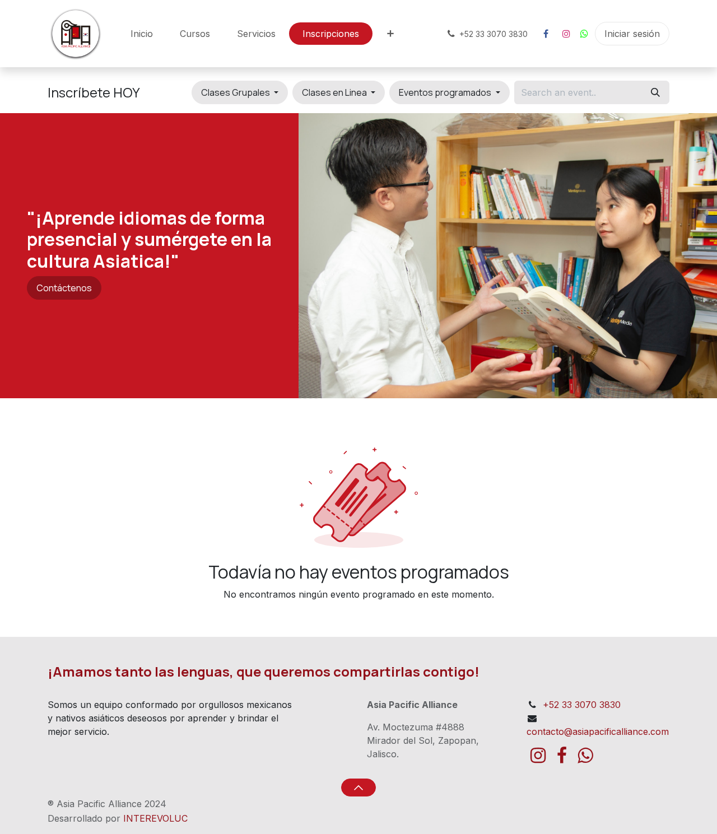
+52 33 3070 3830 (582, 704)
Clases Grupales (236, 92)
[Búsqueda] (655, 92)
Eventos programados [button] (446, 92)
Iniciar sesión (632, 33)
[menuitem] (141, 33)
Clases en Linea (335, 92)
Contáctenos (64, 288)
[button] (358, 787)
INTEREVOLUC (155, 818)
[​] (546, 34)
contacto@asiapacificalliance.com (598, 731)
